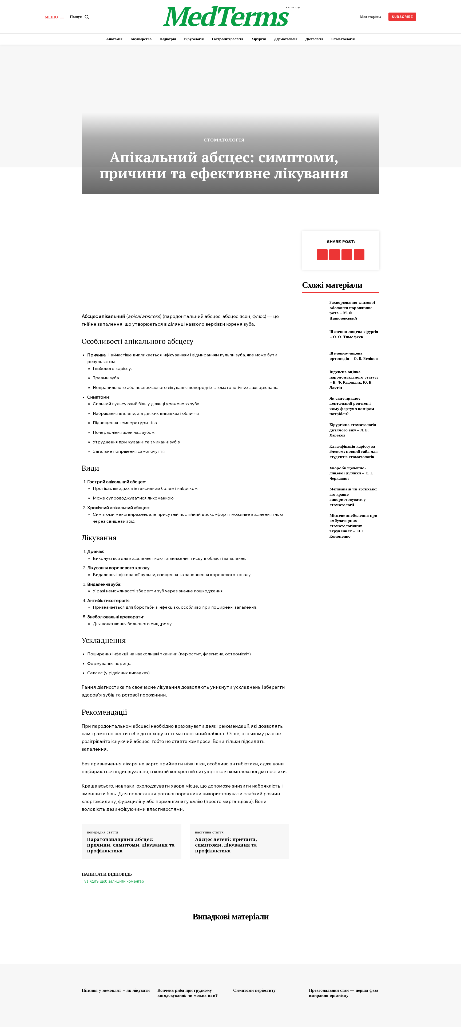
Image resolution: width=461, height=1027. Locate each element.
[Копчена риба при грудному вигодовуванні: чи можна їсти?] (192, 958)
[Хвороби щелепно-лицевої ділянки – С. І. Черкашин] (313, 473)
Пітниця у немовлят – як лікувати (116, 990)
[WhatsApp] (359, 254)
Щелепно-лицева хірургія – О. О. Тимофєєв (353, 334)
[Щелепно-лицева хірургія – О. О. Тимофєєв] (313, 334)
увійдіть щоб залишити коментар (114, 881)
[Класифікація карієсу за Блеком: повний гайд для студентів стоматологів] (313, 451)
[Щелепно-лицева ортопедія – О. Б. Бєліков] (313, 356)
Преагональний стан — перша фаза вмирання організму (343, 993)
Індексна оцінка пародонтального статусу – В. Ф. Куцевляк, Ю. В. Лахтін (353, 379)
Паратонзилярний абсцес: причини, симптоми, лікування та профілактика (131, 845)
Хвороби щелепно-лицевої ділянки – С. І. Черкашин (351, 473)
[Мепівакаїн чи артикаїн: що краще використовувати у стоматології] (313, 494)
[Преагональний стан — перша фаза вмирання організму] (344, 958)
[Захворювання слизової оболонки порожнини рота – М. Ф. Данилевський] (313, 308)
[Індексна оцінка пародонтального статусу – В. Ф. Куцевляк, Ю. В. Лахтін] (313, 377)
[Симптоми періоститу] (268, 958)
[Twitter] (334, 254)
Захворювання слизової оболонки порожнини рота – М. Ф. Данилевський (352, 310)
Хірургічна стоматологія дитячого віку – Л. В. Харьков (352, 430)
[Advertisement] (185, 271)
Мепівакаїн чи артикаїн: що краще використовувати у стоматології (353, 496)
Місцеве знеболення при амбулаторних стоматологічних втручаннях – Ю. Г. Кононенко (353, 526)
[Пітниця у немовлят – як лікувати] (117, 958)
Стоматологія (224, 140)
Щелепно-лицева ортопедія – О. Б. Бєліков (353, 356)
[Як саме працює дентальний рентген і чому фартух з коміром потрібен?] (313, 404)
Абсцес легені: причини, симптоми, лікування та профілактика (226, 845)
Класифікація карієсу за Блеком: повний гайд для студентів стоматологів (353, 451)
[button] (80, 16)
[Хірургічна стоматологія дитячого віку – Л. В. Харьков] (313, 430)
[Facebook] (322, 254)
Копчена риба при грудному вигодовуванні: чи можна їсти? (187, 993)
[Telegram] (346, 254)
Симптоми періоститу (254, 990)
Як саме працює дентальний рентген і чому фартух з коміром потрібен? (351, 406)
